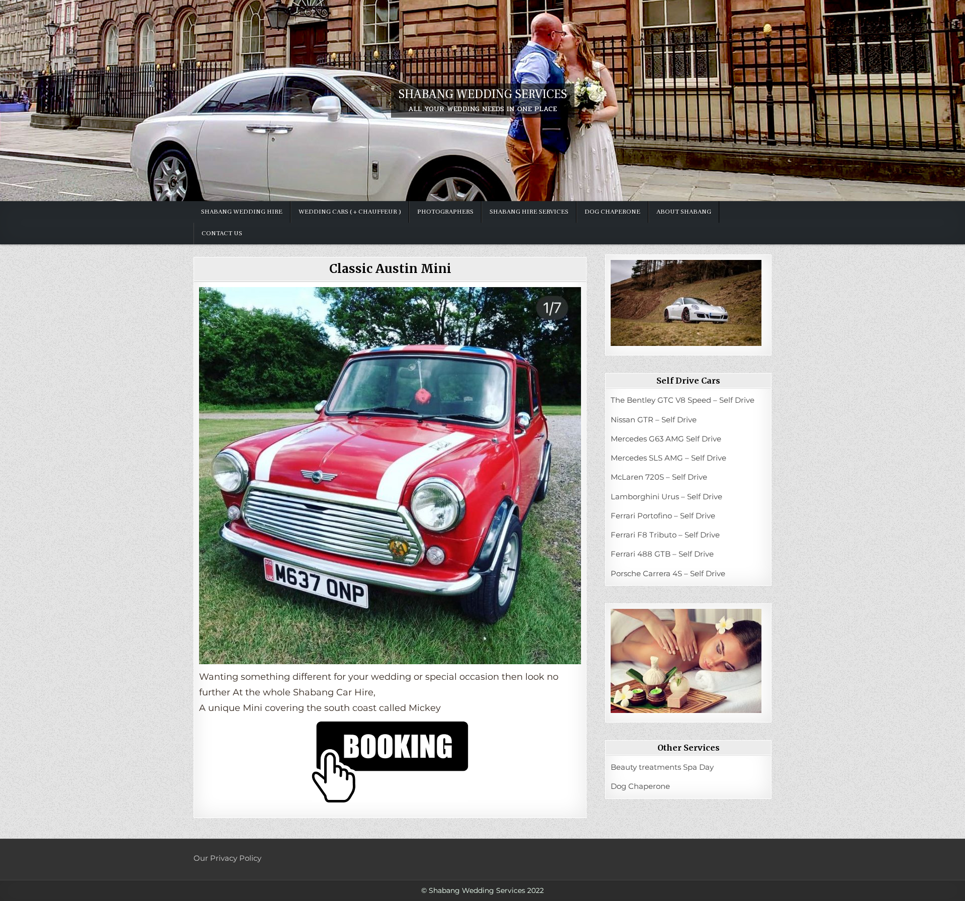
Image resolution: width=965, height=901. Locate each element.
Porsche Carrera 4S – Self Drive (668, 573)
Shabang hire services (529, 212)
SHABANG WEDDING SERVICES (483, 94)
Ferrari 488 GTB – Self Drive (662, 554)
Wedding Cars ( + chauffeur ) (350, 212)
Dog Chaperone (612, 212)
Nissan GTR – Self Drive (654, 419)
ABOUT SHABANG (683, 212)
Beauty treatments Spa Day (662, 767)
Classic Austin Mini (390, 269)
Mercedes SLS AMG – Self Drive (668, 458)
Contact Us (222, 233)
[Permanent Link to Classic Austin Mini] (390, 475)
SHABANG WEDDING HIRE (241, 212)
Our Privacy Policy (227, 858)
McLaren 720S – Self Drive (659, 477)
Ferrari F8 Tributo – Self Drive (665, 534)
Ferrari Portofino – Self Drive (663, 515)
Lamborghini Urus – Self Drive (666, 496)
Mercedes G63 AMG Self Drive (666, 438)
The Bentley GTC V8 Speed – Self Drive (682, 400)
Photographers (445, 212)
